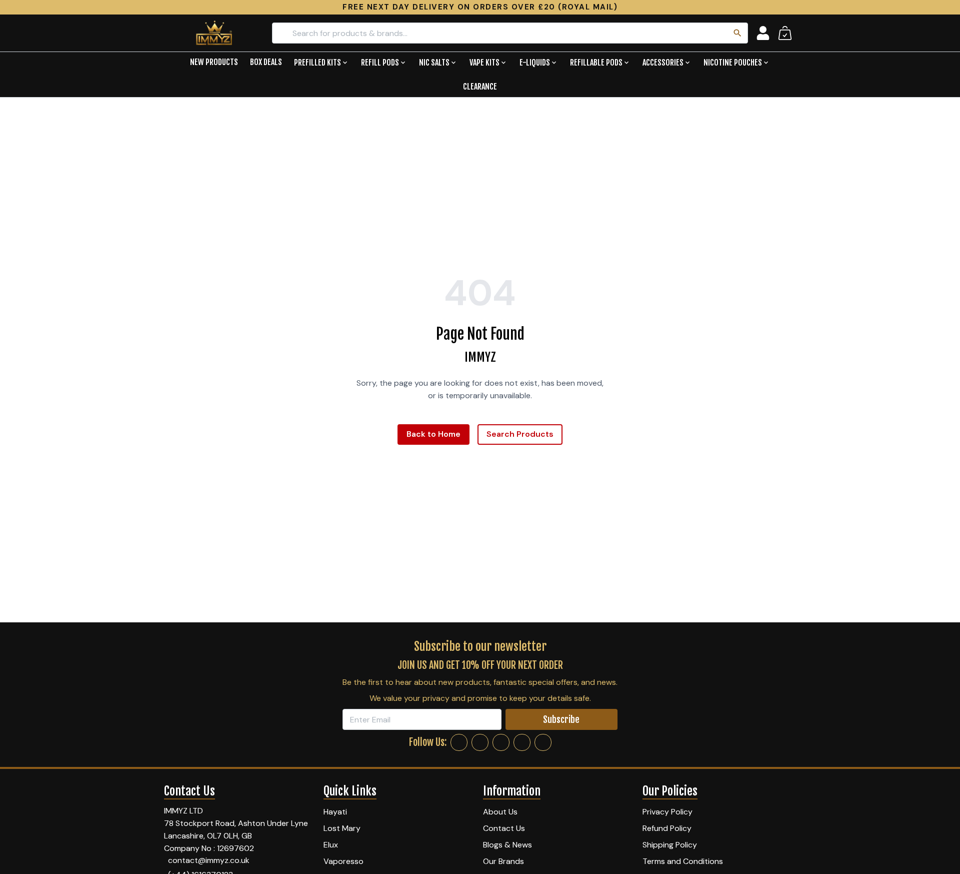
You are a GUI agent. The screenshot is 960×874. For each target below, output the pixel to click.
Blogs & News (507, 844)
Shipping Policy (669, 844)
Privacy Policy (667, 811)
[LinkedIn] (522, 742)
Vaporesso (344, 861)
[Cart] (785, 33)
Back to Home (433, 434)
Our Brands (503, 861)
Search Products (520, 434)
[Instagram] (480, 742)
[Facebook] (459, 742)
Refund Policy (667, 828)
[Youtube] (543, 742)
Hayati (335, 811)
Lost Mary (342, 828)
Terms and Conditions (682, 861)
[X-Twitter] (501, 742)
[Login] (763, 33)
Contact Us (504, 828)
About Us (500, 811)
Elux (331, 844)
